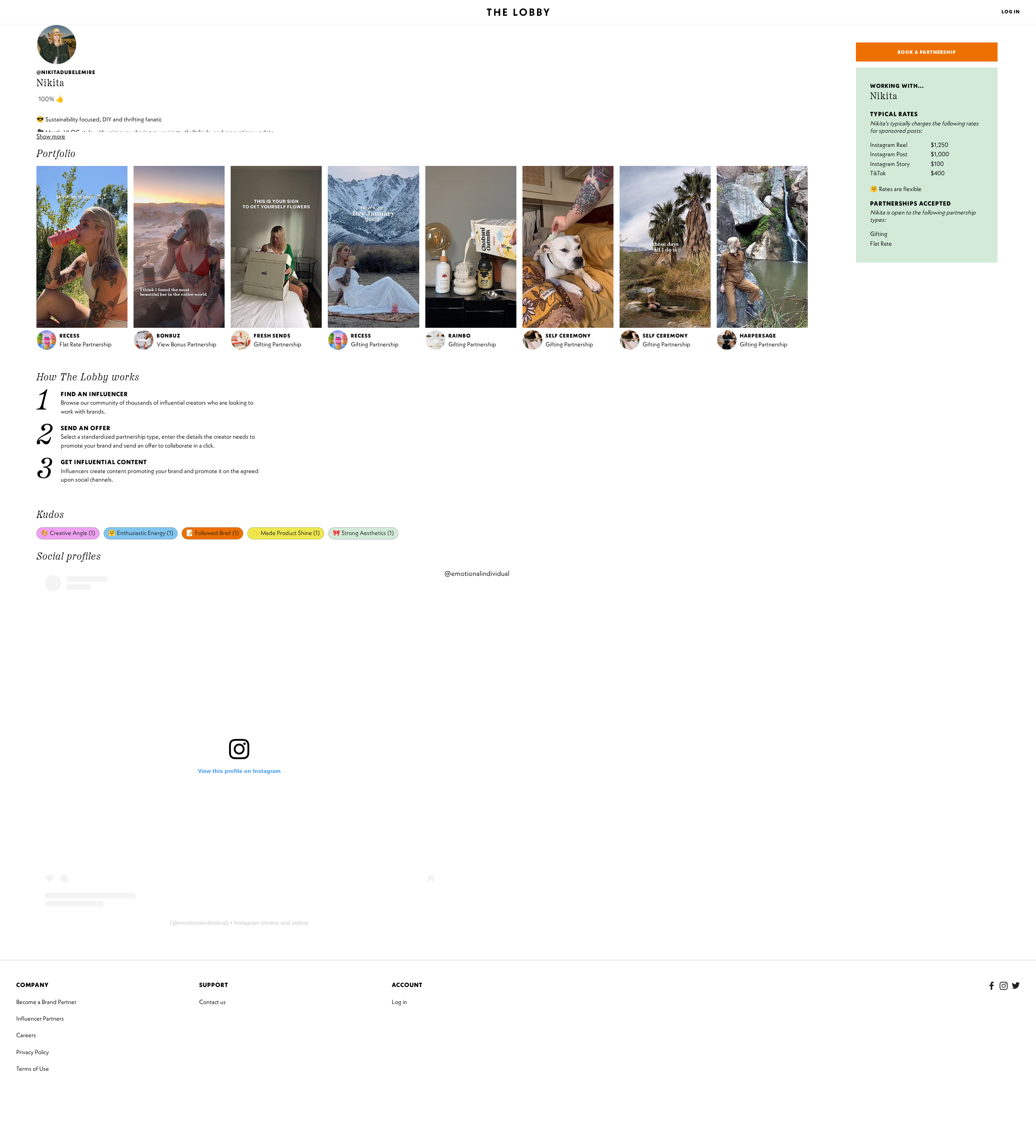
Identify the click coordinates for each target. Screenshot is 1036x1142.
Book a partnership (927, 52)
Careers (26, 1035)
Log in (399, 1002)
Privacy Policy (32, 1052)
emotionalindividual (202, 922)
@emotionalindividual (477, 573)
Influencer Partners (40, 1018)
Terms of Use (32, 1068)
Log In (1011, 11)
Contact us (212, 1002)
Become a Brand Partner (46, 1002)
